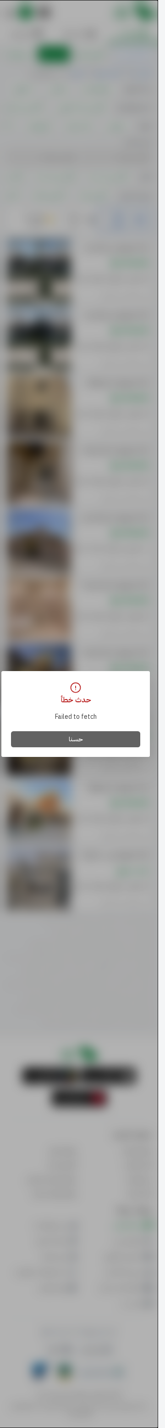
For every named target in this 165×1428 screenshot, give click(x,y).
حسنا (76, 739)
